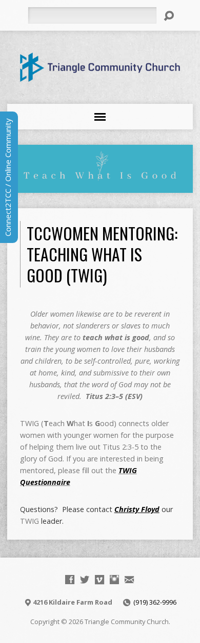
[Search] (169, 16)
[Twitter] (84, 579)
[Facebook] (69, 579)
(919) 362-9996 (154, 602)
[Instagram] (114, 579)
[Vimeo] (99, 579)
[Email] (129, 579)
